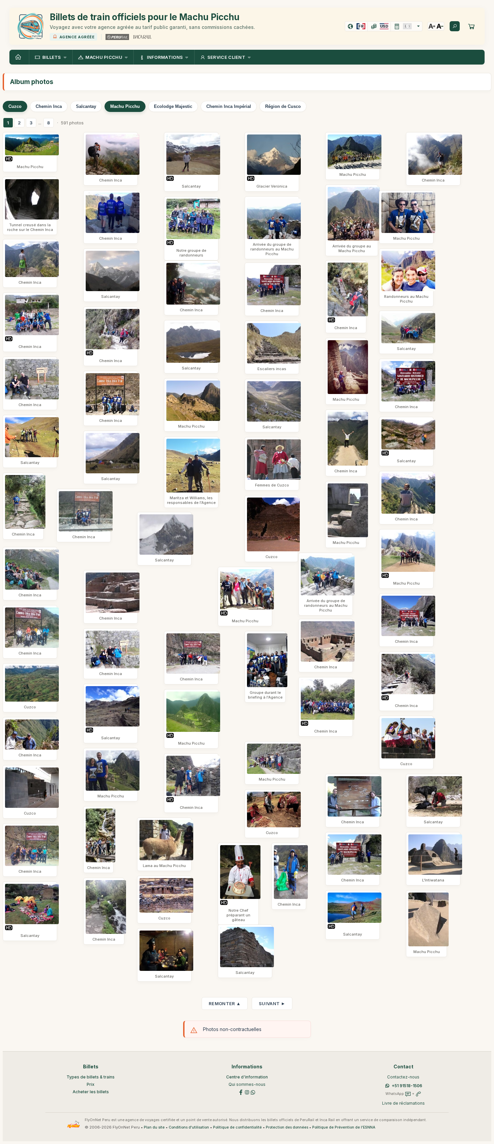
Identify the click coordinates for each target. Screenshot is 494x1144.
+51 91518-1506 (407, 1085)
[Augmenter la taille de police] (432, 26)
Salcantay (86, 106)
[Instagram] (247, 1092)
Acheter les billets (91, 1091)
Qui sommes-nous (247, 1084)
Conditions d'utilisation (189, 1127)
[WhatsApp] (253, 1092)
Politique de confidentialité (237, 1127)
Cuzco (15, 106)
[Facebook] (241, 1092)
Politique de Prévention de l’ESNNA (343, 1127)
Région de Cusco (283, 106)
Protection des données (287, 1127)
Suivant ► (272, 1003)
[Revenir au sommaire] (19, 57)
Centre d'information (247, 1076)
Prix (90, 1084)
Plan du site (154, 1127)
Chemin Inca (49, 106)
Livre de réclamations (403, 1103)
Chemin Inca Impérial (228, 106)
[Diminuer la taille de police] (440, 26)
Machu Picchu (125, 106)
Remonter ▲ (225, 1003)
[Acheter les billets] (471, 26)
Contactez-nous (403, 1076)
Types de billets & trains (91, 1076)
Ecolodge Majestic (173, 106)
